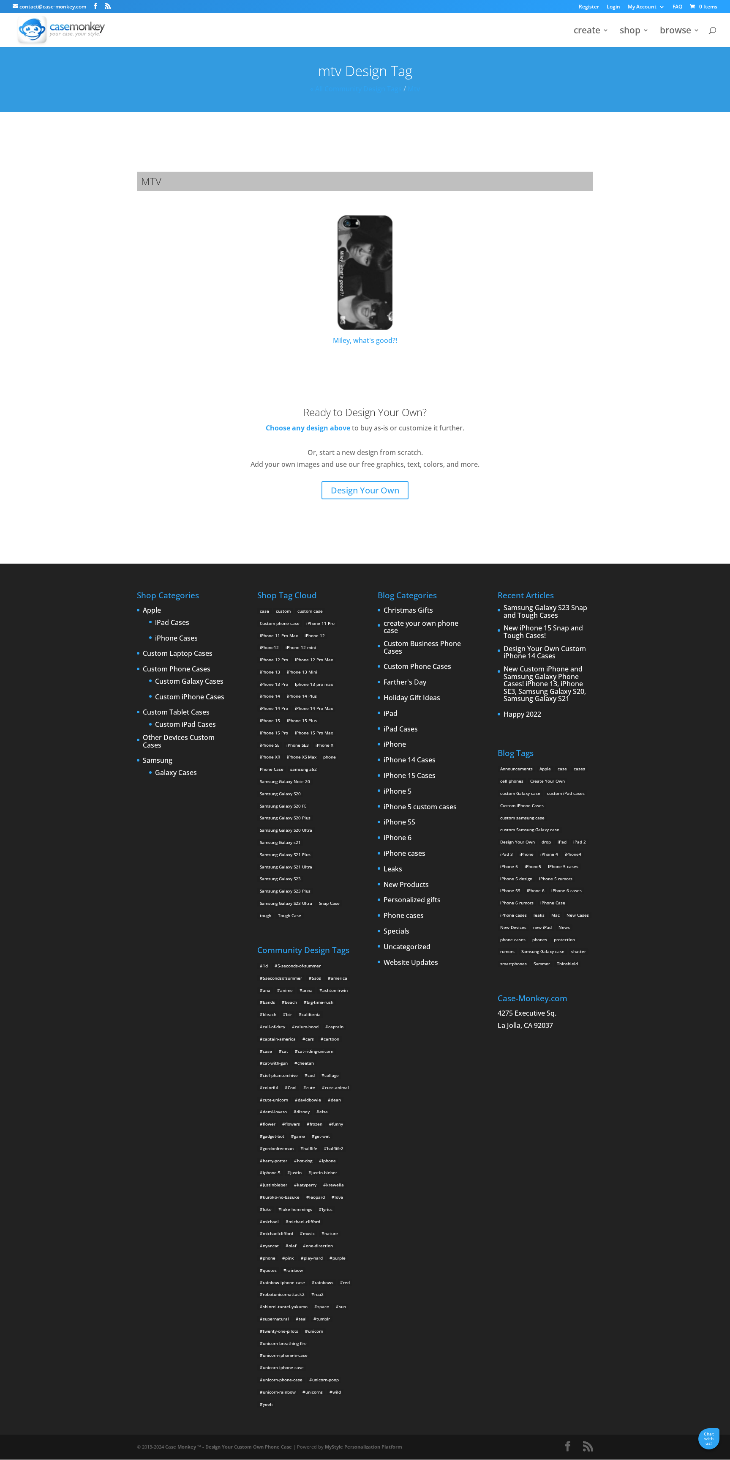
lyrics (327, 1209)
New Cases (578, 915)
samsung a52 (303, 769)
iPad (391, 714)
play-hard (313, 1258)
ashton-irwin (335, 990)
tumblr (323, 1319)
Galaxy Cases (176, 773)
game (299, 1136)
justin (296, 1172)
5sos (316, 978)
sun (342, 1306)
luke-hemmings (296, 1209)
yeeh (267, 1404)
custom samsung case (522, 818)
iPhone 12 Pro (274, 660)
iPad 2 (579, 842)
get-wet (322, 1136)
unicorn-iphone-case (283, 1367)
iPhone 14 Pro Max (314, 708)
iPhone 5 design (516, 879)
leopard (317, 1197)
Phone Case (271, 769)
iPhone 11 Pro (320, 623)
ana (266, 990)
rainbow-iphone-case (284, 1282)
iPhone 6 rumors (517, 903)
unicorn (315, 1331)
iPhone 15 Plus (302, 720)
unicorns (314, 1392)
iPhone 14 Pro (274, 708)
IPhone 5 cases (563, 866)
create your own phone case (421, 627)
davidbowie (309, 1100)
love (339, 1197)
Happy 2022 (522, 714)
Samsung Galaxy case (542, 951)
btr (289, 1014)
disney (303, 1112)
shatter (578, 951)
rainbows (324, 1282)
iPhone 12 (315, 635)
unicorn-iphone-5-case (285, 1355)
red (346, 1282)
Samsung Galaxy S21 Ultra (286, 867)
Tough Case (289, 915)
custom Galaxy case (520, 793)
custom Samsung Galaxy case (529, 830)
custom (283, 611)
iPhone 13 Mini (302, 672)
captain (335, 1027)
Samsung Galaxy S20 (280, 794)
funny (337, 1124)
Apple (152, 610)
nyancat (271, 1246)
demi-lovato (275, 1112)
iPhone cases (404, 853)
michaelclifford (278, 1233)
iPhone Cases (176, 638)
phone (329, 757)
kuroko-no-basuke (281, 1197)
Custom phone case (280, 623)
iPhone (395, 744)
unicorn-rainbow (279, 1392)
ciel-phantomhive (280, 1075)
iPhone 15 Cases (410, 776)
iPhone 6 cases (566, 890)
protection (564, 939)
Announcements (516, 769)
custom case (310, 611)
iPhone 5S (399, 822)
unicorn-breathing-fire (285, 1343)
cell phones (511, 781)
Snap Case (329, 903)
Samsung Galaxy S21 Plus (285, 854)
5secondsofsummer (282, 978)
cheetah (305, 1063)
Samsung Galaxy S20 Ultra (286, 830)
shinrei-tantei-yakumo (285, 1306)
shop (630, 31)
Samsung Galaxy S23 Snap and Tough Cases (545, 611)
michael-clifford (304, 1221)
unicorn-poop (325, 1380)
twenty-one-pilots (280, 1331)
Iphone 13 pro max (314, 684)
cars (309, 1039)
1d (265, 966)
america (339, 978)
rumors (507, 951)
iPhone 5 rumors (555, 879)
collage (331, 1075)
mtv (414, 88)
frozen (316, 1124)
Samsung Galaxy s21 (280, 842)
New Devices (513, 927)
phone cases (513, 939)
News (564, 927)
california (311, 1014)
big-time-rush (320, 1002)
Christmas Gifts (408, 610)
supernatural (276, 1319)
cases (579, 769)
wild (336, 1392)
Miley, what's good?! (365, 340)
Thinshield (567, 964)
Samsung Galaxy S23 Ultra (286, 903)
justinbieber (275, 1185)
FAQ (677, 7)
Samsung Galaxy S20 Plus (285, 818)
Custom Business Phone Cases (422, 647)
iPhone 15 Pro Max (314, 733)
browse (675, 31)
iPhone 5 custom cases (420, 807)
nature (331, 1233)
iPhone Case (552, 903)
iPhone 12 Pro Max (314, 660)
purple (339, 1258)
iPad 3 (506, 854)
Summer (542, 964)
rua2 (319, 1294)
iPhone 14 (270, 696)
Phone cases (404, 916)
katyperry (306, 1185)
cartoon (331, 1039)
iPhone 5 (397, 791)
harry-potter (275, 1161)
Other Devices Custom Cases (179, 741)
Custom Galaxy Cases (189, 681)
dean (336, 1100)
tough (265, 915)
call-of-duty (274, 1027)
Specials (396, 931)
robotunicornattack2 (284, 1294)
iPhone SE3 (297, 745)
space (323, 1306)
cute (310, 1087)
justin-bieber (324, 1172)
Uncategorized (407, 947)
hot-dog (304, 1161)
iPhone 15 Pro (274, 733)
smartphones (513, 964)
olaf (292, 1246)
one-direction (319, 1246)
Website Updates (411, 963)
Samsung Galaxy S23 (280, 879)
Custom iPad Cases (185, 725)
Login (613, 7)
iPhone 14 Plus (302, 696)
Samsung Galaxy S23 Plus (285, 891)
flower (269, 1124)
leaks (539, 915)
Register (589, 7)
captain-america (279, 1039)
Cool (292, 1087)
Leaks (393, 869)
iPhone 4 (549, 854)
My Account (642, 7)
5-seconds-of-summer (299, 966)
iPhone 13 (270, 672)
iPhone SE (270, 745)
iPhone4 (573, 854)
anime (286, 990)
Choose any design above (308, 428)
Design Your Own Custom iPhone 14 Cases (545, 652)
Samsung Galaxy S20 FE (283, 806)
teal (303, 1319)
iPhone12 (269, 647)
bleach (269, 1014)
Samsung (157, 760)
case (264, 611)
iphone (329, 1161)
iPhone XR (270, 757)
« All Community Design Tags (356, 88)
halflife (310, 1148)
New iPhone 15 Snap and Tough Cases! (543, 632)
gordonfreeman (278, 1148)
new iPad (542, 927)
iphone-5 (272, 1172)
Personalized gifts (412, 900)
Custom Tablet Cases (176, 712)
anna (307, 990)
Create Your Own (547, 781)
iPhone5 (533, 866)
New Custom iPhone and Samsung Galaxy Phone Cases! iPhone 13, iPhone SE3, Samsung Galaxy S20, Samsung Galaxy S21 (545, 684)
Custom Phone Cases (176, 669)
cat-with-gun (275, 1063)
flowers (292, 1124)
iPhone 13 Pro (274, 684)
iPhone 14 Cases (410, 760)
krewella (335, 1185)
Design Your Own (365, 490)
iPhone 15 (270, 720)
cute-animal (337, 1087)
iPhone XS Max (301, 757)
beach (291, 1002)
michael (271, 1221)
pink (289, 1258)
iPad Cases (172, 623)
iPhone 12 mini (301, 647)
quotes (270, 1270)
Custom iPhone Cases (189, 697)
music (309, 1233)
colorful (270, 1087)
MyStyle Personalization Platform (363, 1447)
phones (539, 939)
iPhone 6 (397, 838)
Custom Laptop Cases (177, 653)
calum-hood (307, 1027)
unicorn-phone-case (282, 1380)
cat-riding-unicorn (315, 1051)
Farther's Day (405, 682)
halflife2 (335, 1148)
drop (546, 842)
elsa (323, 1112)
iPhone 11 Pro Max (279, 635)
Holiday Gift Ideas (412, 698)
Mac (555, 915)
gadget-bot (273, 1136)
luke (267, 1209)
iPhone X (324, 745)
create (587, 31)
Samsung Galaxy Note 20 (285, 781)
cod (311, 1075)
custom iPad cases (566, 793)
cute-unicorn (275, 1100)
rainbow (294, 1270)
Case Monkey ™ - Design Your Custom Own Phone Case (228, 1447)
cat (285, 1051)
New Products (406, 885)
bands (269, 1002)
